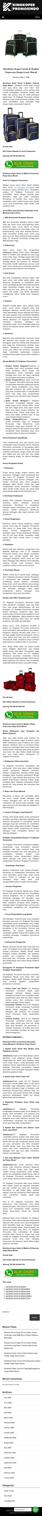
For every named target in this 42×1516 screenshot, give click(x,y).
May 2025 (7, 1447)
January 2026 (9, 1427)
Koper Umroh (9, 1490)
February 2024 (9, 1472)
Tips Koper (8, 1495)
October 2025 (9, 1432)
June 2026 (8, 1402)
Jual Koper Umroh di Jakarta (16, 1286)
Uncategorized (9, 1501)
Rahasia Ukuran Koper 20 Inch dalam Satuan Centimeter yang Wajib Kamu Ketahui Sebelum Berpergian (21, 1335)
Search (5, 1312)
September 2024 (10, 1462)
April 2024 (7, 1467)
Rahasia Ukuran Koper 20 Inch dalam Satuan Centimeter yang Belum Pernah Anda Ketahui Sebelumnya (20, 1345)
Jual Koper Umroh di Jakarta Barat (18, 1289)
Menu (37, 17)
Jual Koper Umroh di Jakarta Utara (18, 1291)
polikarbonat (7, 252)
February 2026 (9, 1422)
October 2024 (9, 1457)
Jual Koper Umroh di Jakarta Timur (18, 1298)
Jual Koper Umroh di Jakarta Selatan (19, 1296)
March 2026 (8, 1417)
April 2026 (7, 1412)
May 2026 (7, 1407)
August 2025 (8, 1442)
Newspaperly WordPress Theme (21, 1513)
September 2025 (10, 1437)
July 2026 (7, 1397)
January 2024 (9, 1477)
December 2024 (10, 1452)
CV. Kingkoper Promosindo (24, 187)
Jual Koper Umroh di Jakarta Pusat (18, 1293)
